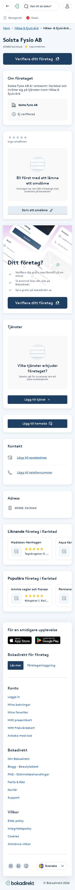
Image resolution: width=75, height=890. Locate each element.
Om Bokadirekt (18, 759)
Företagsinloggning (41, 665)
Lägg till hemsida (34, 423)
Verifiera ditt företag (34, 59)
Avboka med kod (20, 735)
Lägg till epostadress (32, 457)
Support (13, 797)
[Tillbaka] (7, 6)
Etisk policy (16, 821)
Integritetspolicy (19, 828)
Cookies (13, 836)
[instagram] (11, 866)
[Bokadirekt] (17, 6)
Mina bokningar (19, 704)
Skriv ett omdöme (35, 210)
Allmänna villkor (19, 844)
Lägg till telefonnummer (34, 472)
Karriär (12, 790)
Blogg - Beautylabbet (23, 766)
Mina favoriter (18, 712)
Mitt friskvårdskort (21, 728)
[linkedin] (18, 866)
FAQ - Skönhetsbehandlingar (28, 774)
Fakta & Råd (16, 782)
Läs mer (15, 665)
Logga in (14, 697)
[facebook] (26, 866)
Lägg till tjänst (34, 399)
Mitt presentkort (20, 720)
